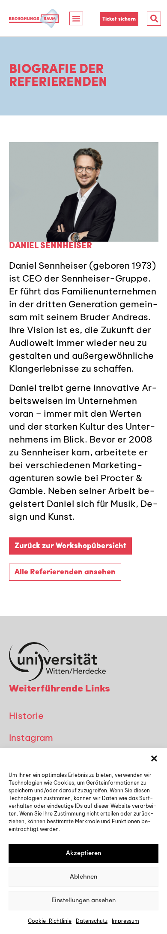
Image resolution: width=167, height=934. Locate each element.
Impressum (125, 921)
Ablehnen (83, 877)
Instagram (31, 737)
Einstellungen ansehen (83, 901)
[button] (154, 758)
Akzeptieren (83, 853)
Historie (26, 715)
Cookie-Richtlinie (50, 921)
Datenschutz (91, 921)
